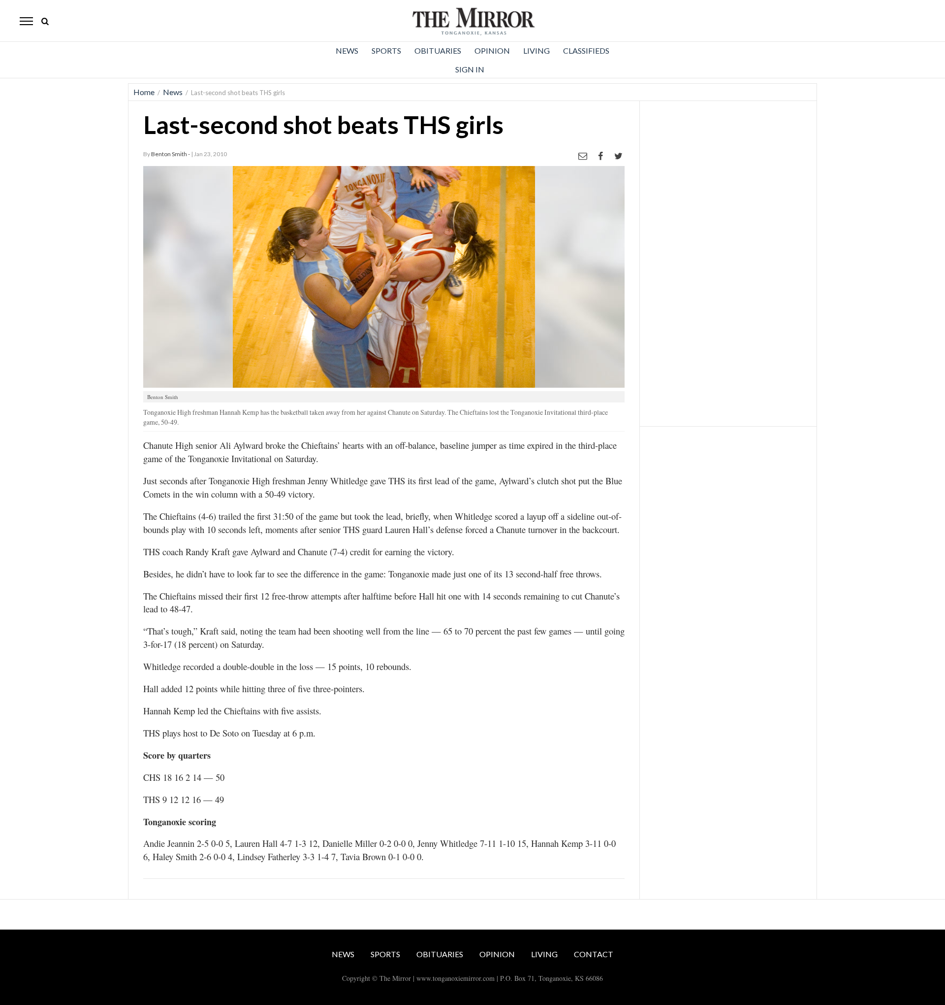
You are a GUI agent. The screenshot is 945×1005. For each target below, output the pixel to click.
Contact (593, 954)
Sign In (469, 69)
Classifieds (586, 50)
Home (144, 92)
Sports (386, 50)
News (347, 50)
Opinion (492, 50)
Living (536, 50)
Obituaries (437, 50)
